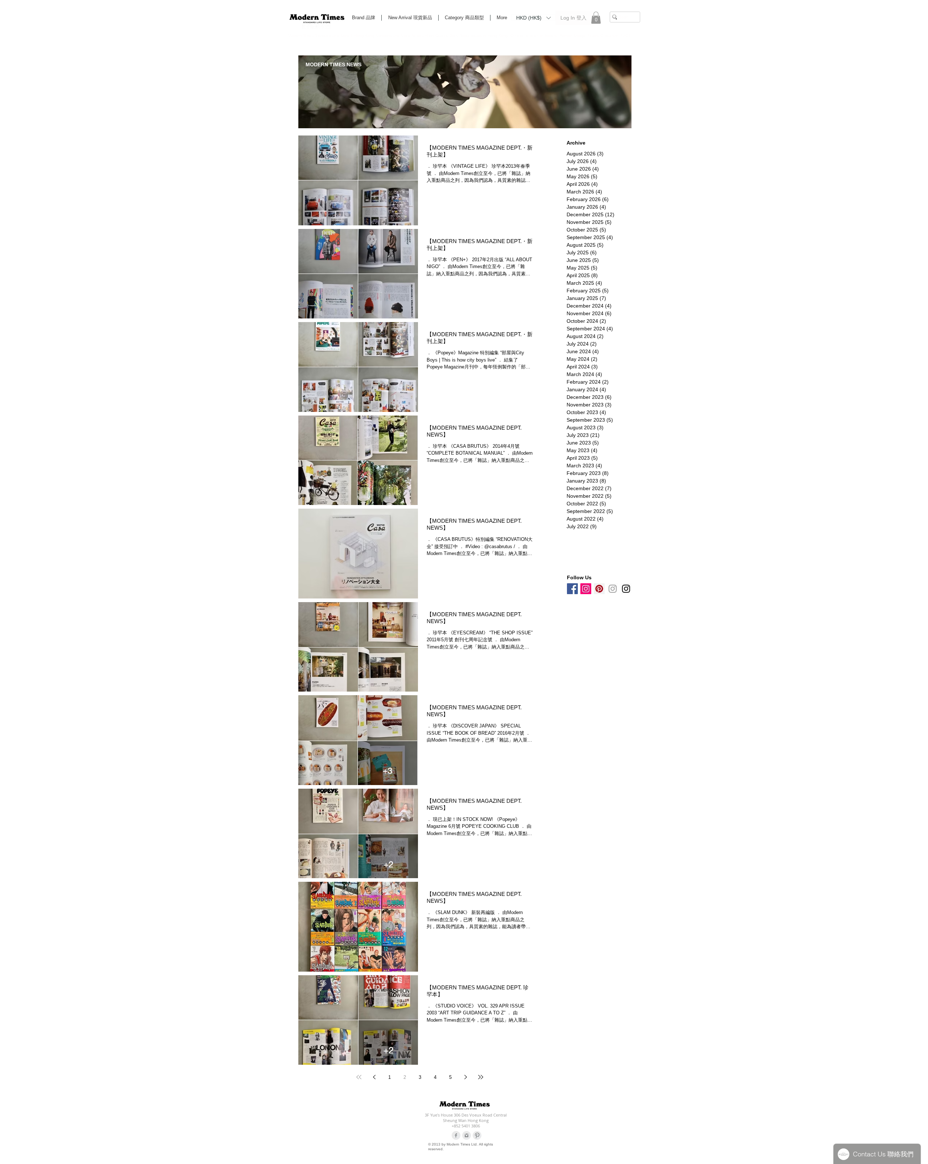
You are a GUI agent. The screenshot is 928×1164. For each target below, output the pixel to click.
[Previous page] (374, 1077)
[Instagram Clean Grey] (466, 1135)
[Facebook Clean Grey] (456, 1135)
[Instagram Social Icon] (585, 588)
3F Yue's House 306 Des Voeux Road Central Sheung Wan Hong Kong (466, 1117)
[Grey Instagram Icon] (612, 588)
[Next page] (465, 1077)
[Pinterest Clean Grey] (477, 1135)
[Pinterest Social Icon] (599, 588)
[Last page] (480, 1077)
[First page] (358, 1077)
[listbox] (533, 17)
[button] (533, 17)
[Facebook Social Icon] (572, 588)
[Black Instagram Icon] (626, 588)
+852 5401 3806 (466, 1125)
